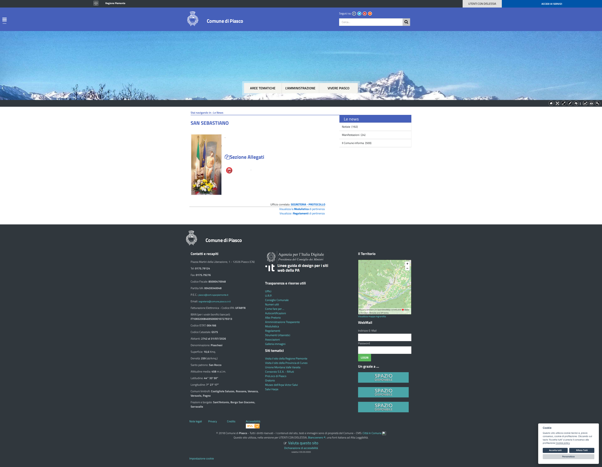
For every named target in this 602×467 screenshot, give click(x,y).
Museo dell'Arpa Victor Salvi (281, 385)
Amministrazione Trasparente (282, 322)
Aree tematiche (262, 88)
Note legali (195, 421)
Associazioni (272, 339)
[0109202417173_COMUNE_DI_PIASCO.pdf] (229, 170)
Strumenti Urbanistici (277, 335)
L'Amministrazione (298, 103)
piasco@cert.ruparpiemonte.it (213, 295)
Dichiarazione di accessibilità (301, 448)
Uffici (268, 291)
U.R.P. (268, 296)
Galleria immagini (275, 344)
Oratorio (270, 380)
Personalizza (568, 456)
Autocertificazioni (275, 313)
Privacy (212, 421)
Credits (231, 421)
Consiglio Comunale (277, 300)
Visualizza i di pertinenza (302, 213)
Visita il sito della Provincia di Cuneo (286, 363)
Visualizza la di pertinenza (302, 209)
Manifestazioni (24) (353, 135)
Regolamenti (272, 331)
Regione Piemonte (115, 3)
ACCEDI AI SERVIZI (551, 4)
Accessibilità (253, 421)
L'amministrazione (300, 88)
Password (364, 343)
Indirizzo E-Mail (367, 330)
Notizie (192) (349, 127)
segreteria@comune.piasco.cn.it (214, 301)
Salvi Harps (271, 389)
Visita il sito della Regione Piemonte (286, 358)
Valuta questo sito (303, 443)
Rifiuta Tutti (582, 450)
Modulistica (272, 326)
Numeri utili (272, 304)
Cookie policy (563, 443)
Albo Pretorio (273, 317)
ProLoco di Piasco (275, 376)
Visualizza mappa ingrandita (372, 316)
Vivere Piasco (338, 88)
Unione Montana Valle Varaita (282, 367)
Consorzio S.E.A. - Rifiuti (279, 372)
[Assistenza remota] (384, 433)
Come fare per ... (274, 309)
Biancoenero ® (317, 437)
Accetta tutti (555, 450)
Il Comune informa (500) (356, 143)
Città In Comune (372, 433)
